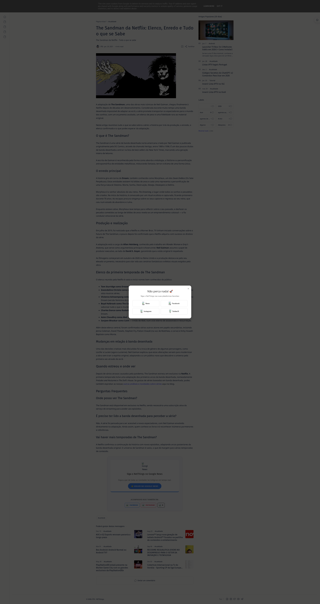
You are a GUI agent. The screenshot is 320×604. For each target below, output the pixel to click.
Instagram (148, 311)
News (148, 303)
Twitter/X (175, 311)
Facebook (176, 303)
